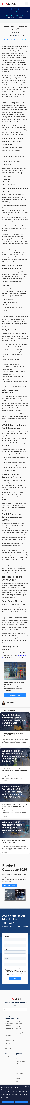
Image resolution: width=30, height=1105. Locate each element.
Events (17, 1081)
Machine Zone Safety (8, 1036)
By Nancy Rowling (15, 32)
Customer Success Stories (20, 1062)
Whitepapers (19, 1066)
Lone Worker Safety (9, 1040)
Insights (18, 1070)
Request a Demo (15, 695)
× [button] (28, 1086)
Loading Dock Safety (8, 1044)
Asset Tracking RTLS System (19, 1032)
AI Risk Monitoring (9, 1028)
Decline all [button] (22, 1102)
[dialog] (15, 1095)
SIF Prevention (8, 1032)
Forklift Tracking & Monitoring (20, 1027)
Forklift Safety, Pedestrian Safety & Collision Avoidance (9, 1023)
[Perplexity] (21, 39)
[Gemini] (25, 39)
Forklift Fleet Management (19, 1022)
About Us (18, 1078)
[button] (15, 1099)
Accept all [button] (8, 1102)
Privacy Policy (8, 1056)
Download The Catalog (10, 885)
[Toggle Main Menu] (26, 3)
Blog (7, 20)
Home (3, 20)
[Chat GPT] (18, 39)
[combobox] (26, 1086)
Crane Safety (8, 1048)
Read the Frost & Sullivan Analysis (14, 15)
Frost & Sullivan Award (19, 1074)
